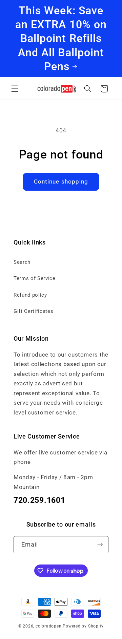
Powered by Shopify (83, 626)
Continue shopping (61, 181)
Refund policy (30, 295)
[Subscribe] (100, 545)
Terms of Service (35, 278)
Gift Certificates (33, 311)
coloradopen (48, 626)
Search (22, 262)
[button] (15, 89)
